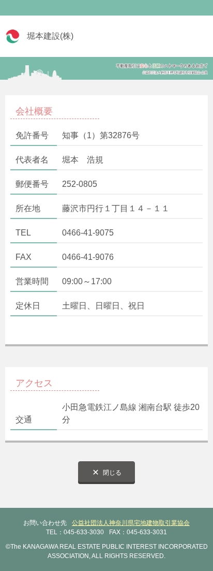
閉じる (112, 472)
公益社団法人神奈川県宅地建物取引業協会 (131, 522)
